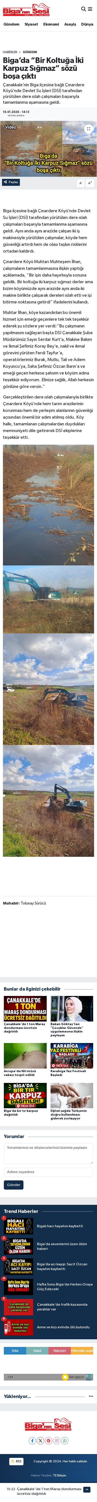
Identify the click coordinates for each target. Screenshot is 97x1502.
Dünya (87, 24)
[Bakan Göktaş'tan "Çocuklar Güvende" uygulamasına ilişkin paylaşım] (72, 1009)
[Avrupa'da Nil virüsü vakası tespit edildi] (25, 1056)
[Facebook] (32, 1440)
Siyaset (31, 24)
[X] (40, 1440)
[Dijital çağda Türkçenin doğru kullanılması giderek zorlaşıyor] (72, 1095)
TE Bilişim (59, 1475)
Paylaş (13, 182)
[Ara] (83, 9)
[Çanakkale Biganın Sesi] (26, 9)
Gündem (11, 24)
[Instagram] (56, 1440)
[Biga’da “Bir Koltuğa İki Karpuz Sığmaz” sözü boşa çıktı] (48, 149)
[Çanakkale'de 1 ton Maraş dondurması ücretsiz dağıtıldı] (25, 1009)
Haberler (10, 52)
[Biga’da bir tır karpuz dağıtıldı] (25, 1095)
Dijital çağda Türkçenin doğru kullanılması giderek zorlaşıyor (69, 1114)
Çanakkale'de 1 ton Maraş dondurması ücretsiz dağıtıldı (24, 1028)
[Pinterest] (48, 1440)
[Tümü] (91, 1396)
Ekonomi (51, 24)
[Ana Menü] (90, 9)
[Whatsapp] (65, 1440)
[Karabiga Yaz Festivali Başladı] (72, 1056)
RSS (18, 1461)
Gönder (13, 1185)
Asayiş (70, 24)
